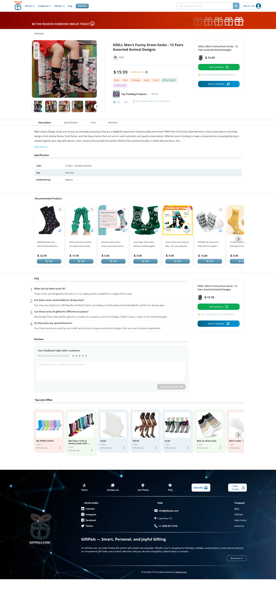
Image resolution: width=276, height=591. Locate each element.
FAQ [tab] (93, 122)
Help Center (240, 520)
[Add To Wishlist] (60, 230)
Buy (51, 261)
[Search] (236, 6)
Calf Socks (39, 33)
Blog (70, 6)
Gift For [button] (29, 6)
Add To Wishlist (216, 84)
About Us (239, 525)
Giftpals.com (181, 572)
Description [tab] (44, 122)
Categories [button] (43, 6)
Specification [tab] (71, 122)
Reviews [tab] (113, 122)
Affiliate (238, 514)
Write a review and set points (53, 355)
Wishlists (82, 6)
